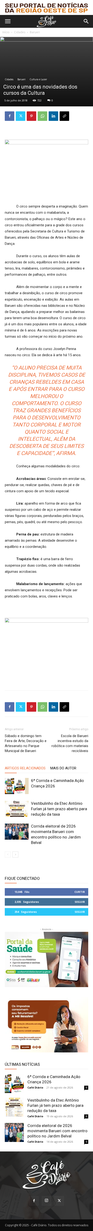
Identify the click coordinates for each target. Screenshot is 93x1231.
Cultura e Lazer (38, 79)
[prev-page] (8, 854)
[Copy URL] (64, 116)
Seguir (80, 902)
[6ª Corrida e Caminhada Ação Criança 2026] (17, 786)
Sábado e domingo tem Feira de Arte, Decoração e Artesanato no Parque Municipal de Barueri (25, 743)
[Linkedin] (53, 116)
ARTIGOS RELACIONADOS (25, 768)
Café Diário (35, 1087)
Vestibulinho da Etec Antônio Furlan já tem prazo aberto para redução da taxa (59, 809)
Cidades (19, 32)
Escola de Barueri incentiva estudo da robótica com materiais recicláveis (70, 743)
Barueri (35, 32)
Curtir (79, 892)
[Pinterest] (31, 116)
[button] (7, 21)
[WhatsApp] (42, 116)
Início (6, 32)
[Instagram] (46, 1201)
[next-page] (15, 854)
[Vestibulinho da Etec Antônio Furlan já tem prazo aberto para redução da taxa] (17, 809)
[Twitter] (20, 116)
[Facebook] (9, 116)
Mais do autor (63, 768)
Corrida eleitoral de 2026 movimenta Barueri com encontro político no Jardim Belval (57, 1130)
